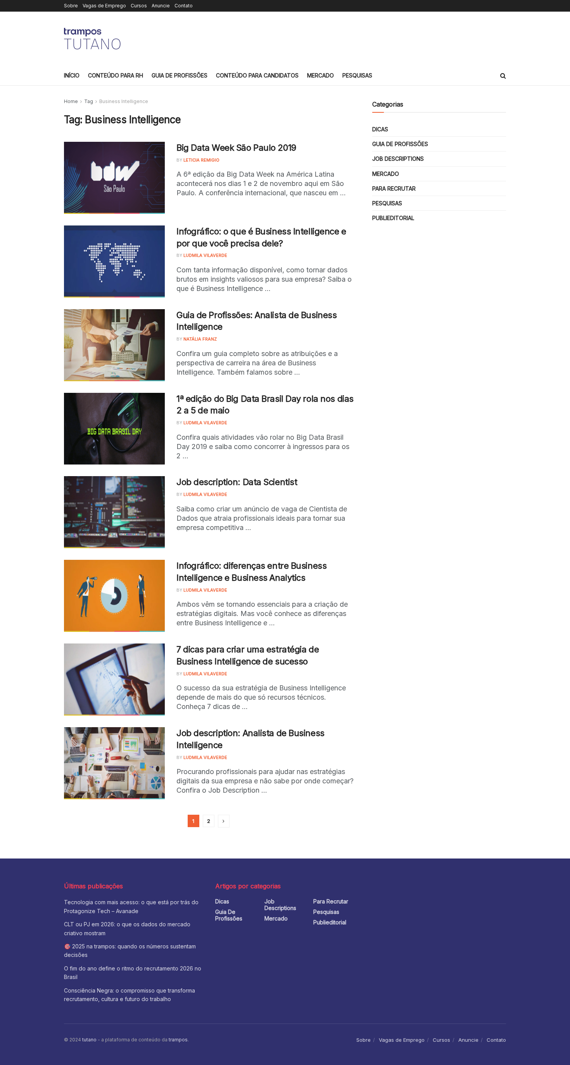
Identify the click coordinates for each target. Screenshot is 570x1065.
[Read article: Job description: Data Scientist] (114, 512)
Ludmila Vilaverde (205, 255)
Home (71, 101)
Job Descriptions (398, 158)
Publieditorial (393, 218)
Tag (88, 101)
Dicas (380, 129)
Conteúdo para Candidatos (257, 75)
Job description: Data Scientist (236, 482)
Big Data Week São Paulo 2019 (236, 148)
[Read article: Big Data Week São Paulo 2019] (114, 178)
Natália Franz (200, 339)
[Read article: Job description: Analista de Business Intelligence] (114, 763)
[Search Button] (503, 75)
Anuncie (161, 6)
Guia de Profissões (179, 75)
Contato (183, 6)
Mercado (320, 75)
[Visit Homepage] (93, 39)
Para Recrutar (394, 188)
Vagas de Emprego (104, 6)
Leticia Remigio (201, 160)
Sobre (71, 6)
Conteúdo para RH (115, 75)
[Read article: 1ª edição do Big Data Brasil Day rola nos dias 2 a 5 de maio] (114, 429)
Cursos (139, 6)
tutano (89, 1040)
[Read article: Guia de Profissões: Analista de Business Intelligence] (114, 345)
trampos (178, 1040)
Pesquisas (357, 75)
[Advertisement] (365, 37)
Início (71, 75)
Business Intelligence (123, 101)
